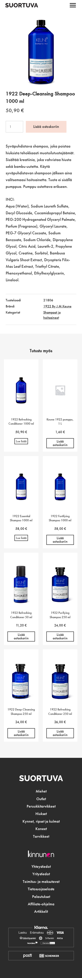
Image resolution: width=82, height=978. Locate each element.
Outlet (41, 798)
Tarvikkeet (41, 836)
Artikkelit (41, 911)
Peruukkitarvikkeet (41, 806)
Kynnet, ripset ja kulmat (41, 821)
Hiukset (41, 813)
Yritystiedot (41, 874)
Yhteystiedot (41, 866)
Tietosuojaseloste (41, 889)
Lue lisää (21, 441)
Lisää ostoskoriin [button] (60, 443)
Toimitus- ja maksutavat (41, 881)
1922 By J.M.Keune (57, 306)
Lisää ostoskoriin (46, 126)
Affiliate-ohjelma (41, 904)
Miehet (41, 791)
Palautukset (41, 896)
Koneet (41, 828)
